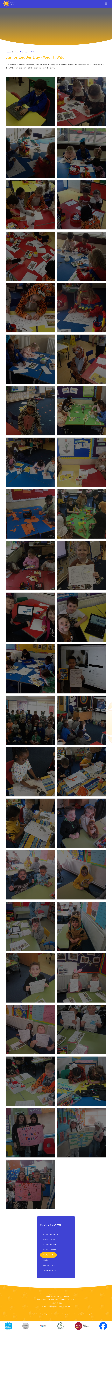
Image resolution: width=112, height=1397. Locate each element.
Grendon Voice (50, 1265)
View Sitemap (17, 1314)
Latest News (49, 1239)
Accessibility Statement (33, 1314)
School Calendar (51, 1234)
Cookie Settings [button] (74, 1314)
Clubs (45, 1260)
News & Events (21, 52)
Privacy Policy (61, 1314)
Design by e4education (91, 1314)
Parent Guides (49, 1250)
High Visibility (48, 1314)
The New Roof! (49, 1270)
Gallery (34, 52)
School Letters (50, 1245)
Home (8, 52)
